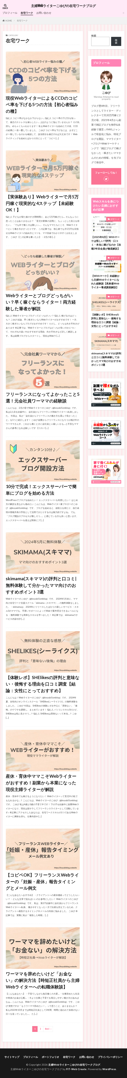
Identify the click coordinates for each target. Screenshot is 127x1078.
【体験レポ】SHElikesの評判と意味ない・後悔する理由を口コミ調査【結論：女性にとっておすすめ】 (43, 684)
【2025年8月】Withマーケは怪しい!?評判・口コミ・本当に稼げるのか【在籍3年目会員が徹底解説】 (106, 242)
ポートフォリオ (50, 1056)
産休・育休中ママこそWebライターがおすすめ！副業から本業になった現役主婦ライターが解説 (41, 782)
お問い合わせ (43, 12)
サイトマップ (11, 1056)
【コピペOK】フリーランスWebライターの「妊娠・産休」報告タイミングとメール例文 (42, 881)
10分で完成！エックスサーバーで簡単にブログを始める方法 (41, 490)
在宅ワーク (27, 12)
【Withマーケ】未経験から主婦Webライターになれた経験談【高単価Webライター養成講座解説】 (105, 281)
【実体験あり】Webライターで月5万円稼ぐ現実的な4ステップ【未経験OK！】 (42, 203)
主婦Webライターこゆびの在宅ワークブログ (63, 5)
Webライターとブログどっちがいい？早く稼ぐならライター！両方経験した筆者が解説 (41, 302)
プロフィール (9, 12)
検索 (93, 35)
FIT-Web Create (76, 1069)
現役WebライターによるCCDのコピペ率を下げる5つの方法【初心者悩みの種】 (42, 104)
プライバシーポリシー (110, 1056)
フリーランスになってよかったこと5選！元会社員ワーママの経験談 (43, 397)
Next (47, 1029)
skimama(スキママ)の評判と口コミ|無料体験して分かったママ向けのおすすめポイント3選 (41, 585)
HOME (8, 20)
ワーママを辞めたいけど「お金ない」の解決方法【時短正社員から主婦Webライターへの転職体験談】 (43, 980)
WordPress (109, 1069)
